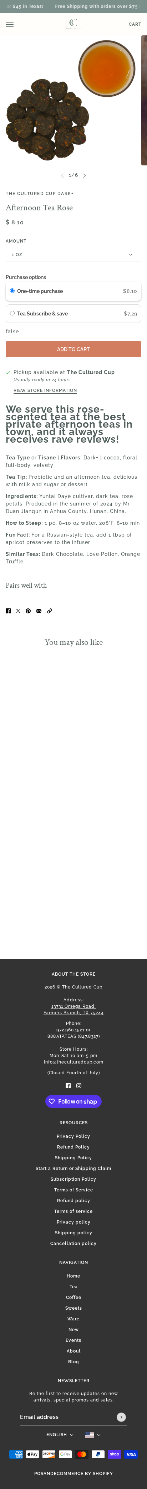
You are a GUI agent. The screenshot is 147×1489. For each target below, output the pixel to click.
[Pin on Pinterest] (28, 610)
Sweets (73, 1308)
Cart (135, 24)
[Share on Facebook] (8, 610)
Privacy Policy (73, 1136)
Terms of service (73, 1211)
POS (39, 1473)
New (74, 1329)
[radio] (12, 291)
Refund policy (73, 1200)
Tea (74, 1286)
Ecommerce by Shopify (83, 1473)
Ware (73, 1318)
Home (73, 1276)
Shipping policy (73, 1232)
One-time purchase (40, 291)
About (74, 1351)
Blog (73, 1361)
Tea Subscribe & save (43, 314)
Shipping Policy (73, 1157)
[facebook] (68, 1085)
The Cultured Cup (91, 372)
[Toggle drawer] (10, 24)
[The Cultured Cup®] (73, 24)
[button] (49, 610)
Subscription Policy (73, 1179)
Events (73, 1340)
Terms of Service (73, 1189)
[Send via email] (39, 610)
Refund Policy (73, 1147)
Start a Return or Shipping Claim (73, 1168)
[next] (84, 175)
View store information (45, 390)
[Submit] (121, 1417)
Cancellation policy (73, 1243)
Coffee (73, 1297)
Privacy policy (74, 1222)
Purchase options (26, 277)
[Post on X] (18, 610)
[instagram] (79, 1085)
